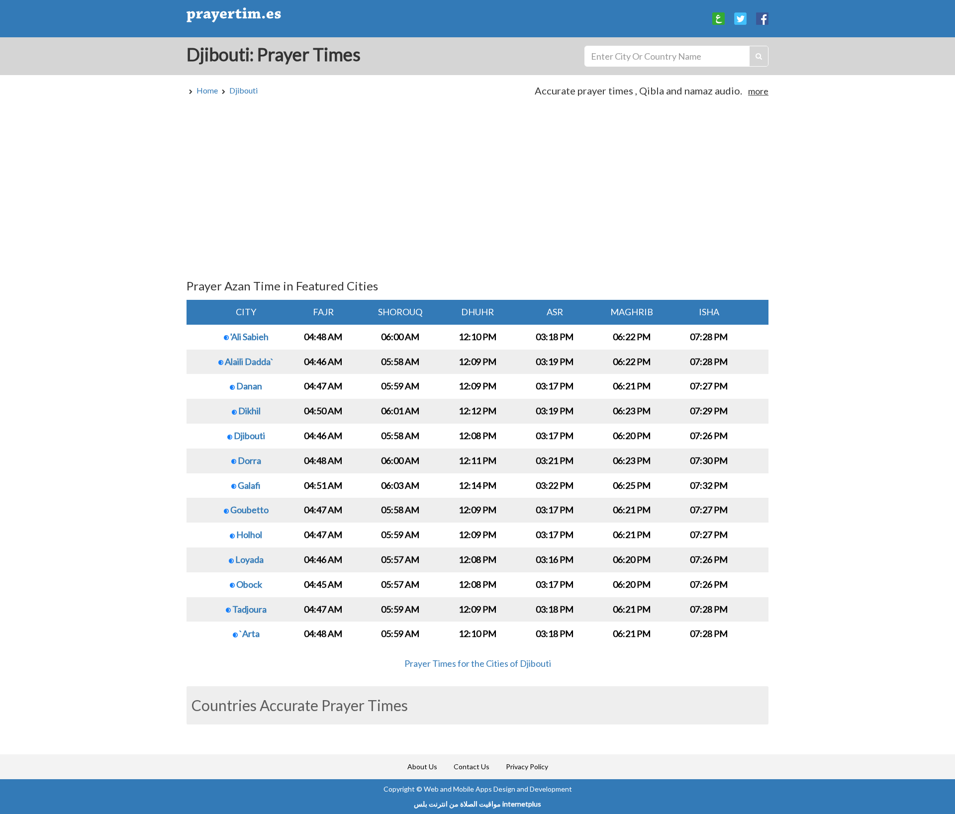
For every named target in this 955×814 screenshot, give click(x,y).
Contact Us (471, 766)
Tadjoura (249, 609)
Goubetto (249, 509)
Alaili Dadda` (248, 361)
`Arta (249, 633)
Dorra (248, 460)
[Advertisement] (477, 192)
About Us (422, 766)
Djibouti (243, 90)
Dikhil (249, 410)
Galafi (248, 485)
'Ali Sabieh (249, 336)
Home (207, 90)
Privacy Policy (527, 766)
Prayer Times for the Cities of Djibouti (477, 663)
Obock (248, 584)
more (758, 91)
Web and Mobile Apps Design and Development (498, 789)
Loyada (249, 559)
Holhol (248, 534)
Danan (248, 385)
